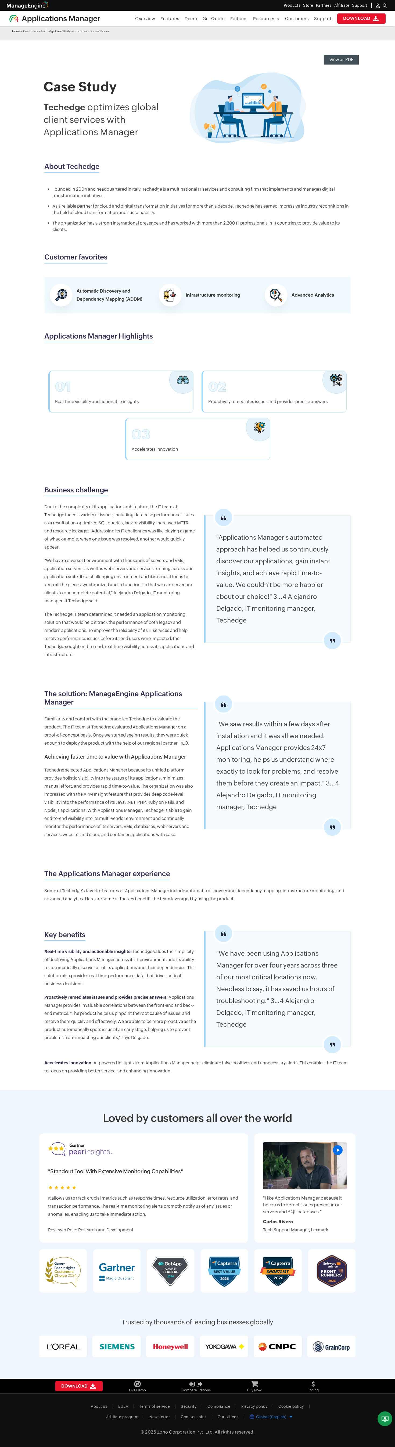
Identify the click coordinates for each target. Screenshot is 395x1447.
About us (99, 1406)
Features (169, 18)
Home (16, 31)
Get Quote (214, 18)
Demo (191, 18)
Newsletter (159, 1417)
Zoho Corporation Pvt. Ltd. (185, 1432)
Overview (145, 18)
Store (308, 5)
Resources (264, 18)
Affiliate (342, 5)
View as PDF (341, 59)
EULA (123, 1406)
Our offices (228, 1417)
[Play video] (338, 1150)
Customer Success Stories (91, 31)
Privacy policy (254, 1406)
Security (188, 1406)
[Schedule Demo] (385, 1419)
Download (357, 18)
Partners (324, 5)
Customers (297, 18)
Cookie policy (291, 1406)
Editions (239, 18)
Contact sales (194, 1417)
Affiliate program (122, 1417)
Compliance (218, 1406)
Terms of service (154, 1406)
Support (323, 18)
